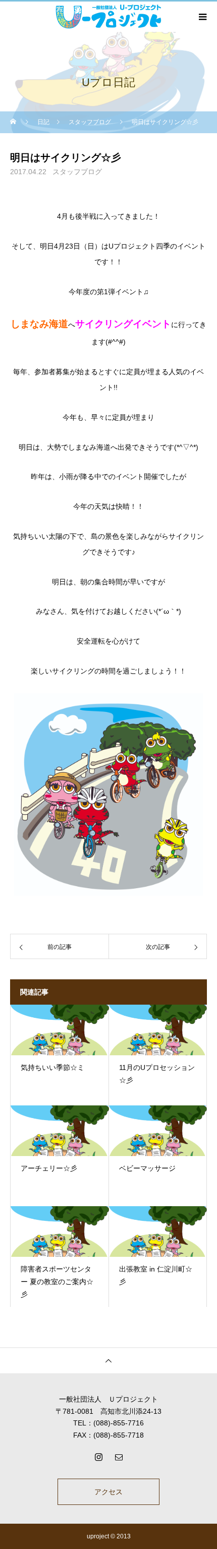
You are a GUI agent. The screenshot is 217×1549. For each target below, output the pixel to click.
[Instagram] (98, 1457)
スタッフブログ (77, 172)
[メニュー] (202, 17)
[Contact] (119, 1457)
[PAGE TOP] (108, 1360)
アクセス (108, 1492)
